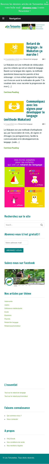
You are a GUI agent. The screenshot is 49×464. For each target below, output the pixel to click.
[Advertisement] (24, 350)
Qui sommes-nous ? (14, 416)
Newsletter (24, 11)
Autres (6, 305)
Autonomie (8, 301)
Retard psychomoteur (12, 326)
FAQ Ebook (11, 439)
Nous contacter (12, 419)
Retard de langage (31, 59)
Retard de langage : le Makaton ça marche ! (34, 49)
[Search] (42, 225)
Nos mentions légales (15, 446)
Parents (7, 319)
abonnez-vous (29, 7)
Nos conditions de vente (16, 442)
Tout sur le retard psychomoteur (16, 396)
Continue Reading (11, 92)
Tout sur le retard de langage (15, 393)
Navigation (15, 18)
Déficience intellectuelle (13, 308)
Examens (7, 315)
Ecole (6, 312)
